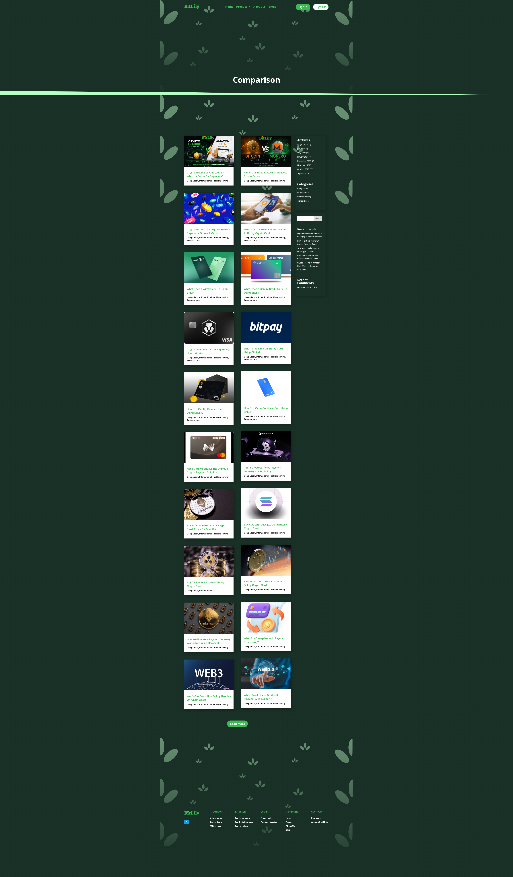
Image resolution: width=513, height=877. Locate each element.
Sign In (303, 7)
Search (318, 218)
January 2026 (302, 157)
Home (229, 6)
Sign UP (321, 7)
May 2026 (301, 152)
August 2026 (302, 144)
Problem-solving (220, 181)
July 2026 (301, 148)
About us (259, 6)
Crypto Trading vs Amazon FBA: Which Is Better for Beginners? (308, 265)
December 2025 (304, 161)
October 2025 (303, 169)
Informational (205, 181)
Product (241, 6)
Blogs (272, 6)
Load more (237, 724)
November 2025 (304, 165)
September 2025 (304, 173)
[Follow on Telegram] (186, 822)
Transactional (193, 240)
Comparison (192, 181)
